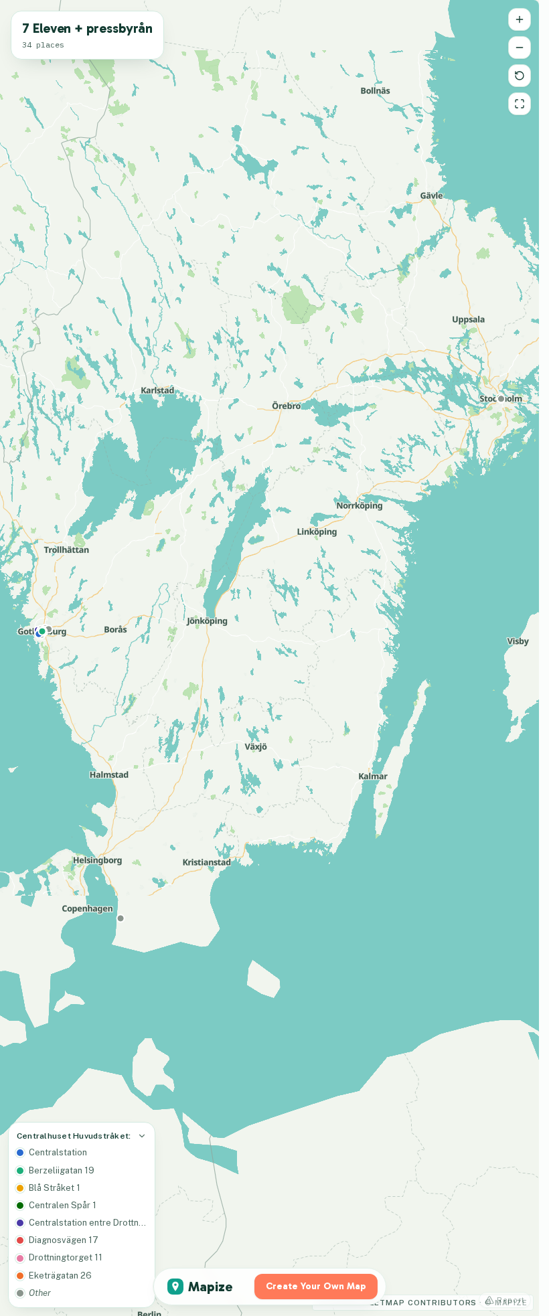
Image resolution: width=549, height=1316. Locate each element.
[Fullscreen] (519, 103)
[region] (269, 658)
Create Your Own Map (316, 1286)
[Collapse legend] (142, 1136)
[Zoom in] (519, 19)
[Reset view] (519, 75)
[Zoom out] (519, 47)
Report (511, 1300)
